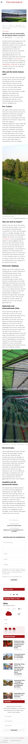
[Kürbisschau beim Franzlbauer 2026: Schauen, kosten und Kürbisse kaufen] (8, 643)
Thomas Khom (8, 37)
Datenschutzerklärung (16, 740)
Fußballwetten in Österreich (9, 64)
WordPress (21, 738)
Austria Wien (18, 58)
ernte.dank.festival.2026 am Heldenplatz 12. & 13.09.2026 (19, 656)
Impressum (5, 740)
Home (3, 25)
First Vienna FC (6, 239)
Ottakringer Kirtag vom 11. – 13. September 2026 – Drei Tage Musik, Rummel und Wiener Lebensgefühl (19, 669)
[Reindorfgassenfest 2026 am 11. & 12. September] (8, 696)
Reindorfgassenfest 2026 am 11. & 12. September (19, 695)
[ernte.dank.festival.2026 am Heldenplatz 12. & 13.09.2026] (8, 656)
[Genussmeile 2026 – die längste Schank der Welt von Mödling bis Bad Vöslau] (8, 683)
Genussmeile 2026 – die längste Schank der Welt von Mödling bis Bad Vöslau (19, 684)
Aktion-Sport (19, 25)
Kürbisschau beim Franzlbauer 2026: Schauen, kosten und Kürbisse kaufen (19, 644)
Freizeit (10, 25)
